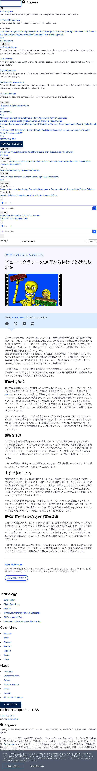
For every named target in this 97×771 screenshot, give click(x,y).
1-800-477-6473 (7, 219)
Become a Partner (21, 177)
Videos (45, 161)
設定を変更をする (37, 766)
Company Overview (9, 189)
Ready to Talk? (21, 219)
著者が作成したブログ (15, 578)
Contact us (10, 705)
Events (87, 161)
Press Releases (24, 195)
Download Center (41, 152)
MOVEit (58, 121)
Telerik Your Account (31, 216)
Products (5, 103)
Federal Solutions (8, 94)
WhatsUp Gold (82, 124)
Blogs (81, 161)
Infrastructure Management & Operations (31, 124)
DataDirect (25, 118)
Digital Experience (8, 70)
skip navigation (10, 3)
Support (4, 149)
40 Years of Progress (13, 697)
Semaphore (15, 118)
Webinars (37, 161)
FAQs (18, 164)
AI (2, 8)
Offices (54, 195)
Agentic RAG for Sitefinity (36, 32)
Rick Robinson (18, 317)
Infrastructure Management (12, 82)
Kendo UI (35, 121)
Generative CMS (81, 32)
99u (6, 394)
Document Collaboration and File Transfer (22, 621)
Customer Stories (8, 164)
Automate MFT (11, 134)
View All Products (11, 144)
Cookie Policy (18, 760)
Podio (52, 121)
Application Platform (48, 118)
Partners (4, 174)
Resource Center (18, 161)
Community (68, 152)
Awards (7, 680)
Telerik (28, 121)
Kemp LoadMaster (67, 124)
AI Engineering (6, 41)
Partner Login (36, 177)
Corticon (35, 118)
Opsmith (31, 36)
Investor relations (11, 684)
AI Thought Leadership (10, 20)
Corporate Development (39, 189)
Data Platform (6, 32)
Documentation (55, 161)
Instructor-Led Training (10, 170)
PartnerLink (16, 216)
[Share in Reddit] (32, 324)
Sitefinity (20, 121)
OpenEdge (62, 118)
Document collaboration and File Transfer (71, 130)
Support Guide (55, 152)
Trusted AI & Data (8, 106)
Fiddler (38, 130)
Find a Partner (6, 177)
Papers (29, 161)
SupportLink (5, 216)
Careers (46, 195)
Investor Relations (8, 195)
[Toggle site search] (1, 222)
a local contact (12, 719)
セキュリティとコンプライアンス (29, 255)
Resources (5, 158)
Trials (6, 638)
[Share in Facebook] (7, 324)
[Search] (1, 198)
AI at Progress (6, 11)
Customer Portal (25, 152)
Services (4, 155)
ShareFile (44, 121)
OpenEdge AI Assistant (14, 35)
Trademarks (9, 744)
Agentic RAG (18, 32)
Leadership (23, 189)
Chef (10, 124)
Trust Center (37, 195)
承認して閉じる (13, 766)
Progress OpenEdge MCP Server (40, 35)
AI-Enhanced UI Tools (9, 130)
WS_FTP (12, 139)
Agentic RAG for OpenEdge (60, 32)
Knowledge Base (70, 161)
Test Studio (47, 130)
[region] (48, 760)
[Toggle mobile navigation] (2, 236)
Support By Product (9, 152)
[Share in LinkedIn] (24, 324)
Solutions (5, 44)
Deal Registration (29, 178)
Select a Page (29, 241)
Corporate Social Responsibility (65, 189)
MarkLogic (4, 118)
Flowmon (54, 124)
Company (5, 183)
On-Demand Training (30, 170)
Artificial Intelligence (9, 47)
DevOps (3, 124)
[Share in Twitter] (15, 324)
